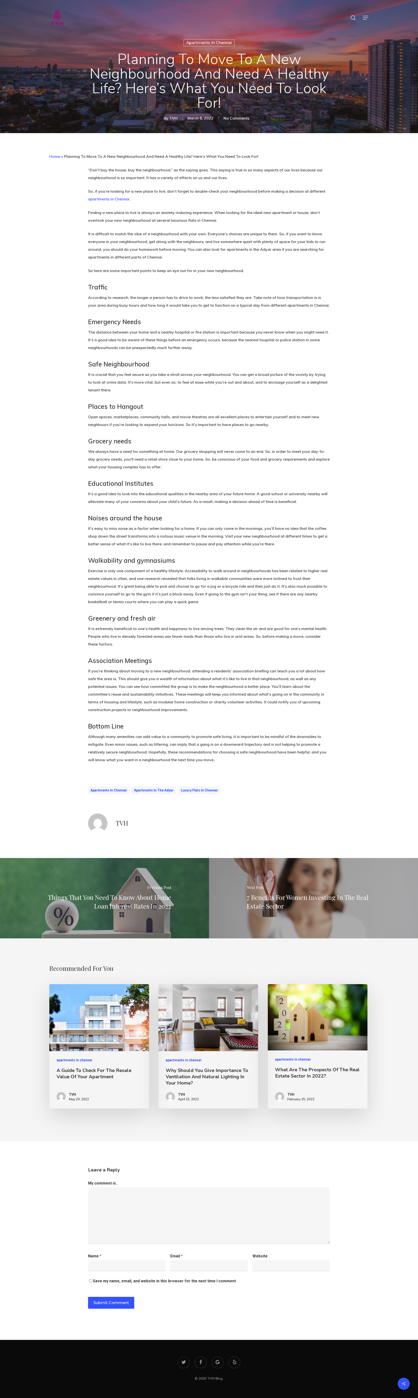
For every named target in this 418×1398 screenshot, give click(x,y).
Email (176, 1256)
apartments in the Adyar (154, 790)
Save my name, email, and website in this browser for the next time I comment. (165, 1281)
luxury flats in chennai (199, 790)
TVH (173, 118)
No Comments (236, 118)
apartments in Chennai (108, 199)
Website (260, 1256)
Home (54, 156)
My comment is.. (103, 1183)
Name (94, 1256)
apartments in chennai (209, 42)
